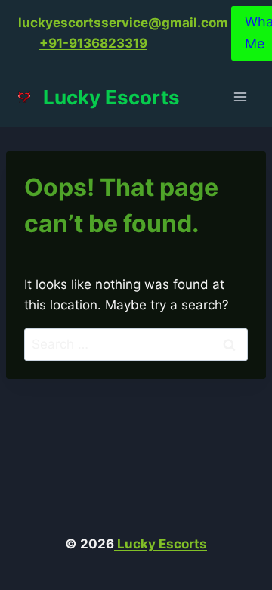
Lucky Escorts (160, 543)
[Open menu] (240, 97)
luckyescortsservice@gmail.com (123, 22)
